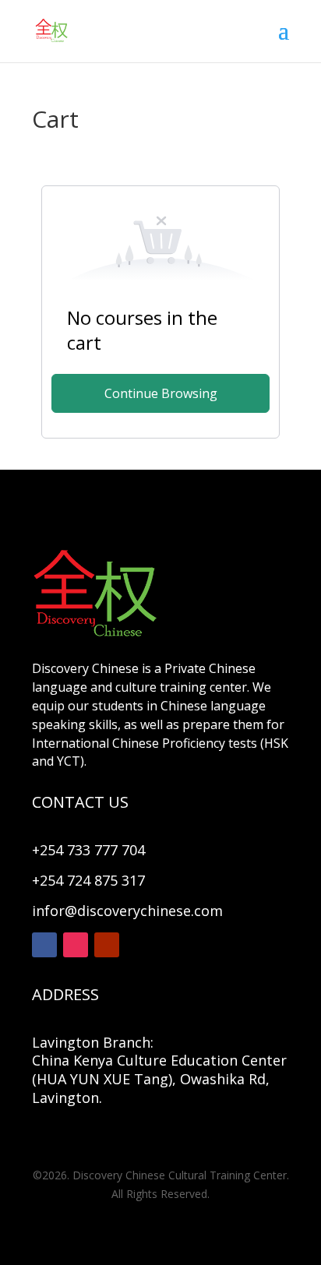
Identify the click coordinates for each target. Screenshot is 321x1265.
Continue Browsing (160, 393)
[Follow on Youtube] (106, 944)
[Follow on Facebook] (44, 944)
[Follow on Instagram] (75, 944)
